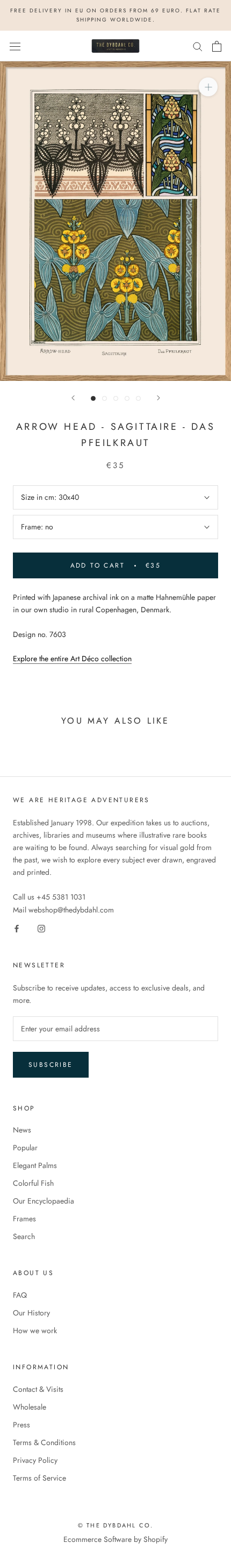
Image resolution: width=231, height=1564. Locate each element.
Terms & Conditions (44, 1442)
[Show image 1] (93, 398)
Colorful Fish (33, 1183)
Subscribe (50, 1065)
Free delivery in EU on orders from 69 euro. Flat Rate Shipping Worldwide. (115, 15)
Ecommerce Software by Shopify (115, 1539)
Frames (24, 1218)
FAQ (20, 1295)
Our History (31, 1312)
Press (21, 1424)
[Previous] (73, 397)
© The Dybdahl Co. (115, 1525)
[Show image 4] (127, 398)
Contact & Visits (38, 1389)
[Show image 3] (115, 398)
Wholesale (29, 1407)
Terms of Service (39, 1478)
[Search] (198, 46)
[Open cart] (216, 46)
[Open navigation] (15, 46)
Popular (25, 1147)
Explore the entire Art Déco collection (72, 658)
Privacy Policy (35, 1460)
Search (24, 1236)
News (22, 1129)
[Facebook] (16, 928)
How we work (35, 1330)
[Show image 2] (104, 398)
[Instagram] (41, 928)
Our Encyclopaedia (43, 1200)
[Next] (158, 397)
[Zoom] (208, 86)
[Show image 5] (138, 398)
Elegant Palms (35, 1165)
